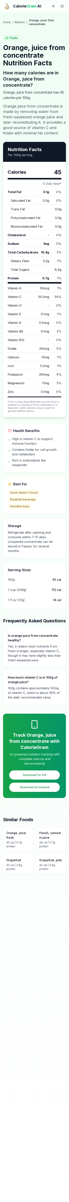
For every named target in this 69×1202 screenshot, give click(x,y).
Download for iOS (34, 775)
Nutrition (20, 22)
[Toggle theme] (53, 6)
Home (7, 22)
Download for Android (34, 787)
